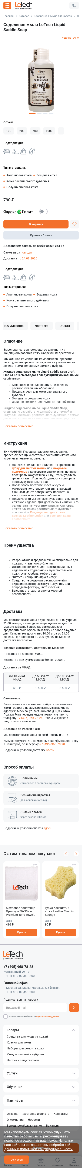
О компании (15, 1119)
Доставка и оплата (36, 1113)
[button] (74, 5)
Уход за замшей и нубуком (25, 1054)
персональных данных (47, 1016)
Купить (21, 932)
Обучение (14, 1087)
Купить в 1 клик (41, 235)
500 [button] (35, 131)
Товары (13, 1030)
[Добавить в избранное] (74, 224)
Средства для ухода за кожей (27, 1036)
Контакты (61, 1113)
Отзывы (12, 1113)
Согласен (17, 1159)
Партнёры (15, 1100)
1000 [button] (49, 131)
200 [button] (21, 131)
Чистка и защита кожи (23, 1060)
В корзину (36, 224)
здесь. (50, 750)
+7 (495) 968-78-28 (30, 718)
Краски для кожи (19, 1042)
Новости (34, 1119)
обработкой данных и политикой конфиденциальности (38, 1147)
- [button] (61, 131)
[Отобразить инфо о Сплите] (43, 211)
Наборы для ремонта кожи (25, 1048)
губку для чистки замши (29, 468)
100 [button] (8, 131)
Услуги (12, 1073)
